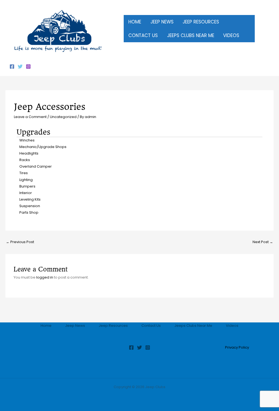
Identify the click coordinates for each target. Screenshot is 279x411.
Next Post (263, 241)
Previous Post (20, 241)
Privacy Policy (237, 347)
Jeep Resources (113, 325)
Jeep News (75, 325)
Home (46, 325)
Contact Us (151, 325)
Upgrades (33, 132)
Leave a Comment (30, 116)
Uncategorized (63, 116)
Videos (232, 325)
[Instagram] (28, 66)
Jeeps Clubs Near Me (193, 325)
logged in (44, 277)
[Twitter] (20, 66)
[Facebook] (12, 66)
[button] (221, 22)
